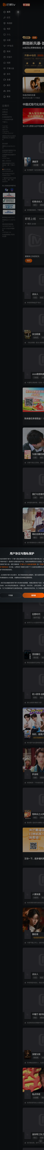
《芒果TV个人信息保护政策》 (28, 564)
